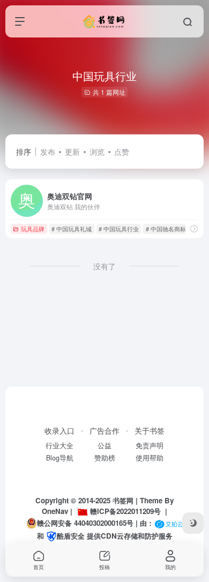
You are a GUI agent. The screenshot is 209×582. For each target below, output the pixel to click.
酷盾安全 (71, 536)
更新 (72, 151)
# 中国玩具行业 (119, 228)
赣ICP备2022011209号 (125, 511)
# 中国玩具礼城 (71, 228)
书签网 (123, 500)
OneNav (55, 511)
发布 (47, 151)
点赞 (121, 151)
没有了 (104, 266)
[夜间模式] (193, 523)
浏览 (96, 151)
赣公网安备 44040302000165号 (85, 523)
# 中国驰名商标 (166, 228)
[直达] (194, 228)
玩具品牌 (32, 228)
